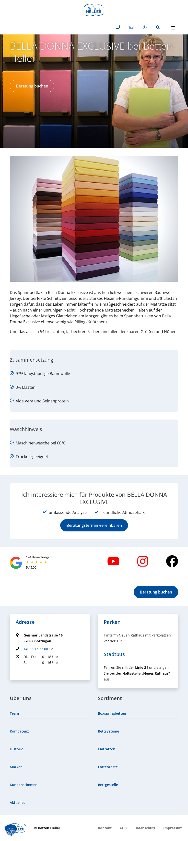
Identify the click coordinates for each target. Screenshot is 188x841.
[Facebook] (172, 561)
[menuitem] (50, 714)
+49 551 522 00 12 (38, 649)
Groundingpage (28, 671)
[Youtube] (113, 561)
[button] (32, 86)
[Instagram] (143, 561)
